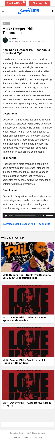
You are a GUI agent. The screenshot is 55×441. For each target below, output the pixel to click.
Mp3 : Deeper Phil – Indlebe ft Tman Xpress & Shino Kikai (24, 319)
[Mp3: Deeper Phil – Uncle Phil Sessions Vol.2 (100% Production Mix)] (27, 257)
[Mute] (44, 215)
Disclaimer (27, 438)
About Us (16, 438)
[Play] (6, 215)
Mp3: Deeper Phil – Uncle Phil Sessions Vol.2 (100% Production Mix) (27, 276)
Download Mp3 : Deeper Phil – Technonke (26, 224)
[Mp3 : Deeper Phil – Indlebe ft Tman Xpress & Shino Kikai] (27, 300)
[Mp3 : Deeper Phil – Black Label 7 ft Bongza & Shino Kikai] (27, 342)
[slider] (50, 215)
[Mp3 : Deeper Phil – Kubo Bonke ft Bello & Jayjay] (27, 385)
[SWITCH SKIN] (53, 11)
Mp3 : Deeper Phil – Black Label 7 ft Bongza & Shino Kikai (24, 361)
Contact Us (38, 438)
